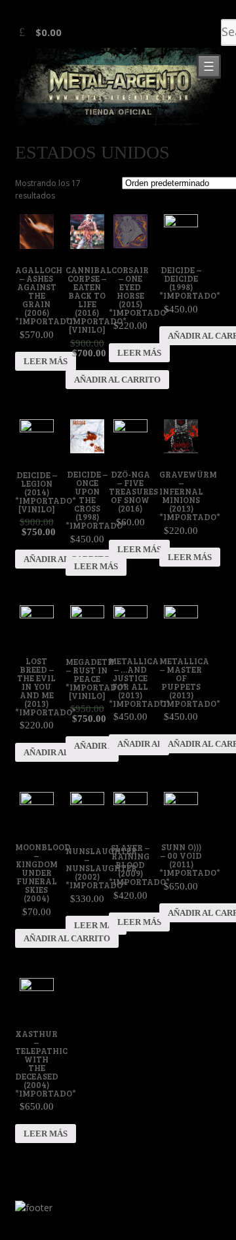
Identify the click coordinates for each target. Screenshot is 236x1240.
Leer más (46, 361)
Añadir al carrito (117, 380)
